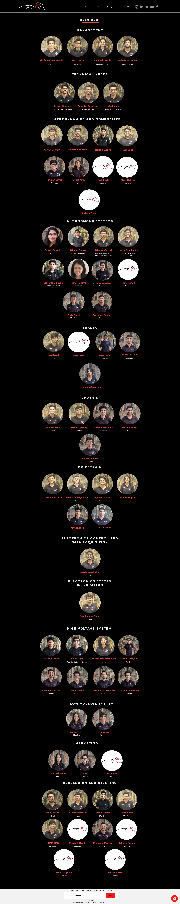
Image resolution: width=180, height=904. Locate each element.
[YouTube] (152, 7)
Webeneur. (101, 902)
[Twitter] (147, 7)
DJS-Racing (91, 900)
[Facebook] (157, 7)
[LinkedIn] (142, 7)
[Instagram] (137, 7)
